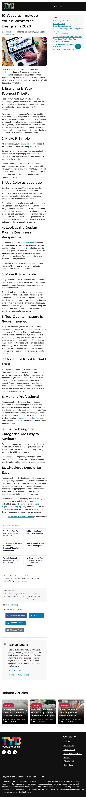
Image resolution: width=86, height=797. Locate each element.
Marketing (14, 605)
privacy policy (12, 792)
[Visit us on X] (9, 752)
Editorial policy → (33, 599)
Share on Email (16, 630)
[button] (56, 6)
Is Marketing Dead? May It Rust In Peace (34, 532)
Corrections (68, 765)
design (18, 351)
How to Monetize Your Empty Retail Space (35, 544)
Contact (66, 742)
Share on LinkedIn (17, 623)
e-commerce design (27, 144)
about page (22, 581)
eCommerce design (29, 243)
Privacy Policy (69, 749)
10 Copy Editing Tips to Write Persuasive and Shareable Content (34, 561)
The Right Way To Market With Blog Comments (10, 533)
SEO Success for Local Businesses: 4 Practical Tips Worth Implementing (12, 546)
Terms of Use (68, 745)
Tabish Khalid (9, 32)
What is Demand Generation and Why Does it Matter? (11, 560)
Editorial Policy (69, 761)
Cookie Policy (24, 792)
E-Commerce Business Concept (21, 516)
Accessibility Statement (72, 753)
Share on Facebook (18, 615)
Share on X (38, 615)
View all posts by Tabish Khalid (21, 675)
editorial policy (9, 581)
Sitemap (66, 757)
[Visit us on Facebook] (4, 752)
